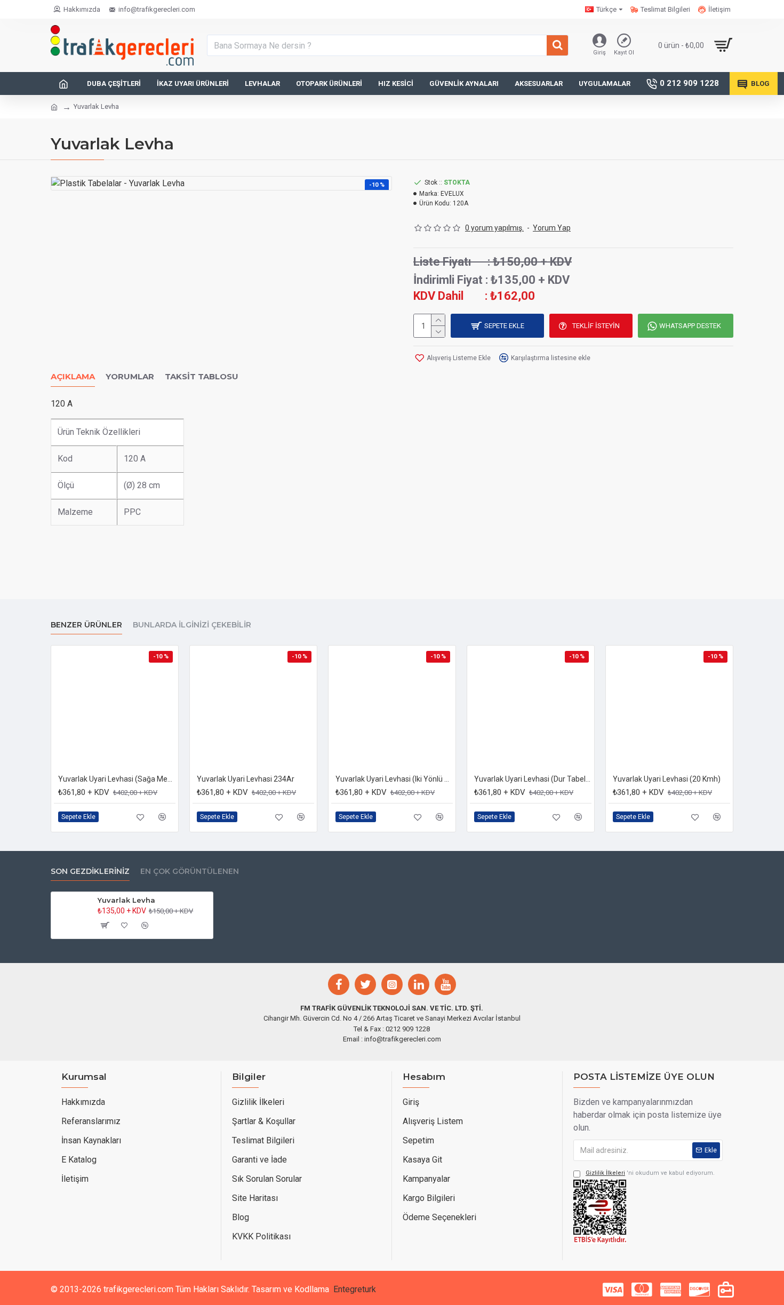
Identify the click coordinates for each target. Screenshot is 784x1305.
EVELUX (452, 193)
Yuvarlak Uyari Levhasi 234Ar (245, 779)
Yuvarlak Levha (126, 900)
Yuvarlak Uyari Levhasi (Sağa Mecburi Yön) (116, 779)
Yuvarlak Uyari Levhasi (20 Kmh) (667, 779)
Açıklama (73, 376)
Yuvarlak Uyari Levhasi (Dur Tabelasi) (532, 779)
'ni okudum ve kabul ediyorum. (650, 1172)
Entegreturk (354, 1289)
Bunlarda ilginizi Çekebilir (192, 625)
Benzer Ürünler (86, 625)
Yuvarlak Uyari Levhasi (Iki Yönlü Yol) (394, 779)
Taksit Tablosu (201, 376)
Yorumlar (130, 376)
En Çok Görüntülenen (189, 871)
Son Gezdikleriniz (90, 871)
